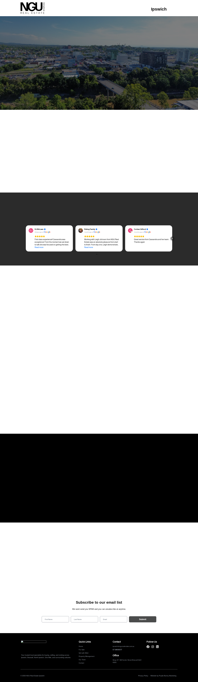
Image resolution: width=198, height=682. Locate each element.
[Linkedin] (157, 646)
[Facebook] (148, 646)
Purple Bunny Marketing (167, 676)
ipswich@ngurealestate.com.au (123, 646)
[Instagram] (152, 646)
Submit (142, 619)
